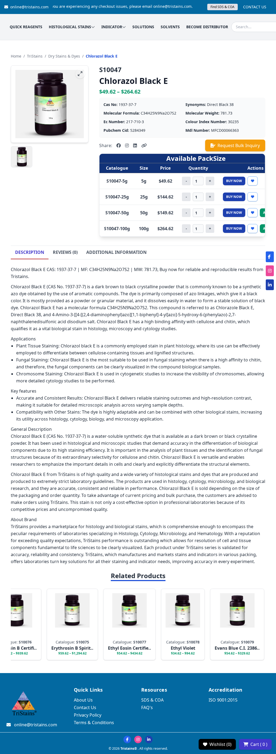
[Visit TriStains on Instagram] (138, 739)
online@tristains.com (29, 6)
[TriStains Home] (23, 703)
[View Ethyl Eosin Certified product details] (121, 624)
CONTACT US (254, 6)
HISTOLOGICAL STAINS (70, 26)
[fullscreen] (80, 74)
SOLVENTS (170, 26)
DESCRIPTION (29, 252)
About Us (83, 700)
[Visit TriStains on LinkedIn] (149, 739)
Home (16, 56)
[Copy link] (144, 145)
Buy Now (234, 181)
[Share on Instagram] (127, 145)
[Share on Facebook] (118, 145)
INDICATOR (111, 26)
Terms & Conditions (94, 722)
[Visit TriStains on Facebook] (127, 739)
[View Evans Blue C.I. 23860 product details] (229, 624)
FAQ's (147, 707)
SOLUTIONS (143, 26)
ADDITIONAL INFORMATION (116, 252)
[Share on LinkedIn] (135, 145)
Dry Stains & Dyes (64, 56)
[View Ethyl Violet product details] (174, 624)
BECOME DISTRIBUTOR (207, 26)
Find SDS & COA (222, 7)
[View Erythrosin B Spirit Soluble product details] (64, 624)
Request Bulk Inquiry (239, 145)
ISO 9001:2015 (223, 700)
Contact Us (85, 707)
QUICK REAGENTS (26, 26)
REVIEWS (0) (65, 252)
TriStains (35, 56)
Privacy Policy (87, 715)
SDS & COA (152, 700)
